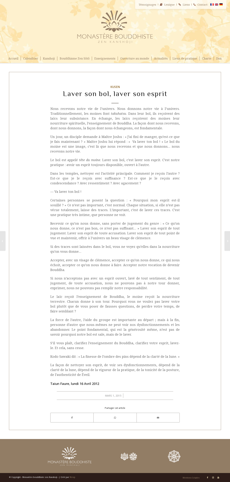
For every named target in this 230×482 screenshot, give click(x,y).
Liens (186, 4)
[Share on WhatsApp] (115, 417)
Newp (72, 477)
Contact (202, 4)
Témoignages (147, 4)
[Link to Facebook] (207, 477)
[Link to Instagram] (213, 477)
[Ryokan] (3, 241)
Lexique (169, 4)
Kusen (115, 87)
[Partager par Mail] (158, 417)
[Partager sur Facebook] (71, 417)
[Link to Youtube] (218, 477)
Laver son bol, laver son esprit (115, 94)
